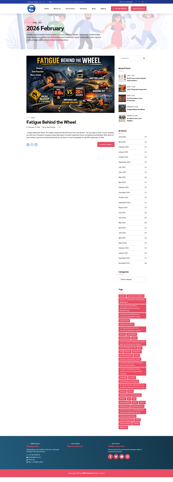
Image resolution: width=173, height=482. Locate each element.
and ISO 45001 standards (135, 296)
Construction (124, 320)
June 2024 (122, 218)
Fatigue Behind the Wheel (51, 122)
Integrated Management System (130, 359)
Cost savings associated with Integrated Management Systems (130, 329)
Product (122, 399)
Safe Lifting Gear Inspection (137, 89)
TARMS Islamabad (125, 423)
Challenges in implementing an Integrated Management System (130, 316)
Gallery (103, 8)
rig (129, 399)
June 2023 (122, 233)
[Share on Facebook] (28, 144)
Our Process (70, 8)
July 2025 (122, 167)
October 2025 (123, 157)
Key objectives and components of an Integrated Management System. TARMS (132, 386)
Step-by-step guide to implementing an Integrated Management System (132, 411)
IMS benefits (137, 351)
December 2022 (124, 258)
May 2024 (122, 223)
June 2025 (122, 172)
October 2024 (123, 197)
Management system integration (130, 395)
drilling (122, 334)
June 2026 (122, 137)
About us (57, 8)
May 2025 (122, 177)
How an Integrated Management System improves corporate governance (132, 343)
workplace (123, 427)
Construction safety (126, 324)
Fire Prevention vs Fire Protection (134, 99)
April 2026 (122, 142)
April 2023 (122, 238)
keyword (122, 391)
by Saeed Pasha (50, 127)
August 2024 (123, 208)
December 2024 (124, 192)
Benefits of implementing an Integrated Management (132, 301)
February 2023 (124, 248)
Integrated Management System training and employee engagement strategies (131, 371)
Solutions (83, 8)
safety (135, 402)
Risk (134, 399)
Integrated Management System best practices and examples (131, 364)
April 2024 (122, 228)
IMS (121, 351)
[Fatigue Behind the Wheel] (70, 84)
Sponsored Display (137, 406)
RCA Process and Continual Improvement (136, 79)
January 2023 (123, 253)
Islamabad (123, 377)
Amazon (122, 296)
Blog (94, 8)
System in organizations (127, 416)
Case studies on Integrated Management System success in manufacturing (130, 308)
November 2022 (124, 263)
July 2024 (122, 213)
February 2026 (124, 147)
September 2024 (124, 203)
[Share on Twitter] (32, 144)
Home (46, 8)
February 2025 (124, 187)
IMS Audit (127, 351)
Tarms (137, 420)
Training (136, 423)
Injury (137, 355)
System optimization (126, 420)
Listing (130, 391)
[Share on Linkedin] (36, 144)
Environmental (124, 338)
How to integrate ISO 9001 (128, 348)
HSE (140, 348)
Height (134, 338)
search (142, 402)
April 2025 (122, 182)
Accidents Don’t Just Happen (134, 119)
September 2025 (124, 162)
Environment (132, 334)
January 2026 (123, 152)
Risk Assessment (125, 402)
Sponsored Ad (124, 406)
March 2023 (123, 243)
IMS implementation (126, 355)
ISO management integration (129, 381)
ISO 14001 (132, 377)
